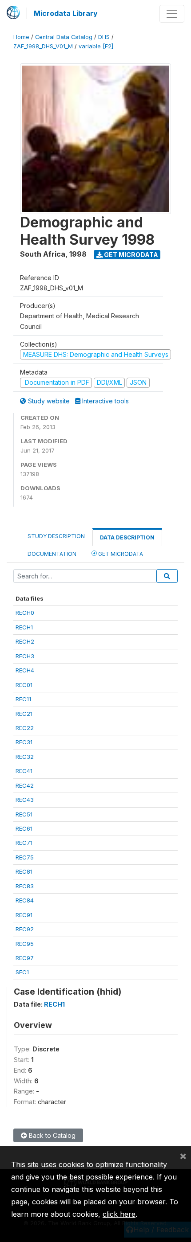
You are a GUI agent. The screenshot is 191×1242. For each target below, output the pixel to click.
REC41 (24, 770)
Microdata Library (66, 13)
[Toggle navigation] (171, 14)
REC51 (24, 814)
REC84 (25, 900)
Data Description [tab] (127, 537)
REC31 (24, 742)
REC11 (23, 699)
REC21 (24, 713)
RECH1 (24, 627)
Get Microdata (130, 254)
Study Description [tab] (56, 536)
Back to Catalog (51, 1135)
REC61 (24, 828)
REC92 (25, 929)
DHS (104, 37)
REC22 (25, 727)
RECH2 (25, 641)
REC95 (25, 943)
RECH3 (25, 656)
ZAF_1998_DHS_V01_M (43, 46)
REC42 (25, 785)
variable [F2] (96, 46)
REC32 (25, 756)
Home (21, 37)
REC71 (24, 842)
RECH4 (25, 670)
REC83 (25, 886)
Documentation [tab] (52, 554)
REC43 (25, 799)
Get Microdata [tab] (120, 554)
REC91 (24, 914)
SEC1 (22, 972)
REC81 (24, 871)
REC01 (24, 684)
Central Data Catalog (63, 37)
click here (119, 1214)
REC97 (25, 957)
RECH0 (25, 612)
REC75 (25, 857)
